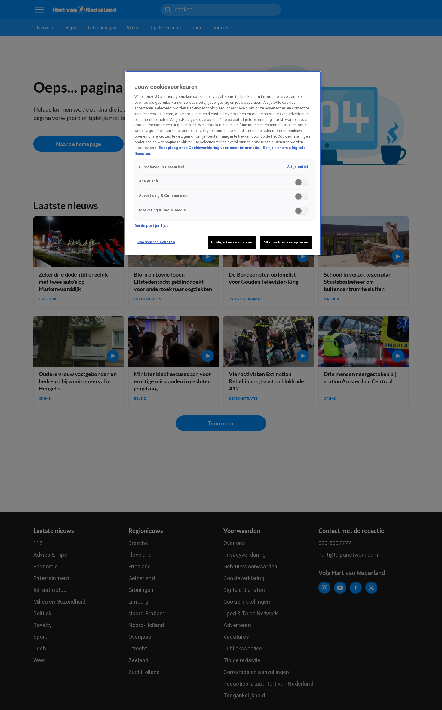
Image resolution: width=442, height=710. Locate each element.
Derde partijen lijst (151, 225)
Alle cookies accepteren (285, 242)
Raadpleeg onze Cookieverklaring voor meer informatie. (210, 148)
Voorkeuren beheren (156, 242)
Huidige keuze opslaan (232, 242)
